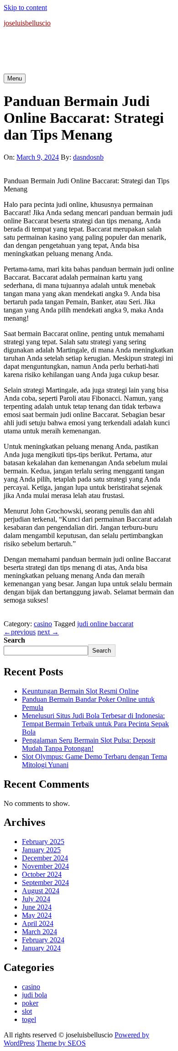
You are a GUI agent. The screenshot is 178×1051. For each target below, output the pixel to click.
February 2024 (43, 940)
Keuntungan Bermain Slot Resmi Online (80, 691)
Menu (14, 78)
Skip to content (25, 7)
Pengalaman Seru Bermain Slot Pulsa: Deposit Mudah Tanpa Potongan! (88, 744)
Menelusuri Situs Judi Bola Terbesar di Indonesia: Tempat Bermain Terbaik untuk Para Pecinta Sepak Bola (95, 724)
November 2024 (45, 866)
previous (20, 632)
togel (29, 1019)
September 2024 (45, 882)
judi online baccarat (105, 624)
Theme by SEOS (61, 1043)
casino (43, 624)
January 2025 (41, 850)
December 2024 (45, 858)
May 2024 (37, 915)
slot (27, 1011)
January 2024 (41, 948)
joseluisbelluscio (27, 23)
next (48, 632)
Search (14, 640)
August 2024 (40, 891)
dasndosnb (88, 157)
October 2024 (42, 874)
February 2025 (43, 841)
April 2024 (37, 923)
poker (30, 1003)
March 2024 (39, 931)
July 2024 (36, 899)
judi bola (34, 995)
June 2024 (37, 907)
